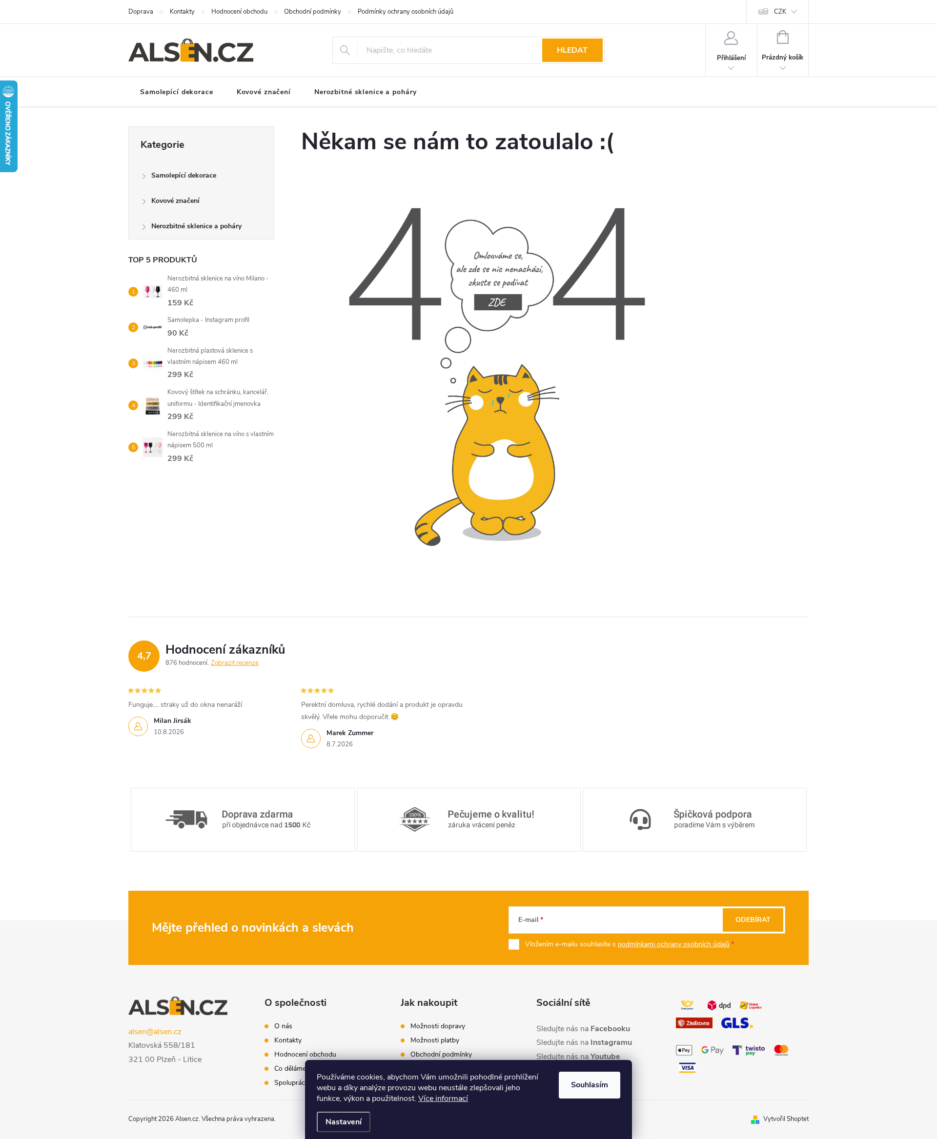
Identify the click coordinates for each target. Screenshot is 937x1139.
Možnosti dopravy (437, 1026)
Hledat (572, 50)
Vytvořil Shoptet (786, 1119)
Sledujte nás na (583, 1028)
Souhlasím (589, 1084)
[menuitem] (176, 92)
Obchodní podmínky (312, 11)
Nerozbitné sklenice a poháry (196, 226)
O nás (283, 1026)
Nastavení (344, 1122)
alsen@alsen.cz (155, 1031)
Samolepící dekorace (183, 175)
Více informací (443, 1098)
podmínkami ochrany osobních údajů (674, 944)
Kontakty (182, 11)
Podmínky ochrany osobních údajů (405, 11)
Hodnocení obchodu (239, 11)
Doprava (140, 11)
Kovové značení (175, 200)
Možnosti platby (434, 1040)
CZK (780, 11)
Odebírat (753, 919)
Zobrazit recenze (235, 663)
